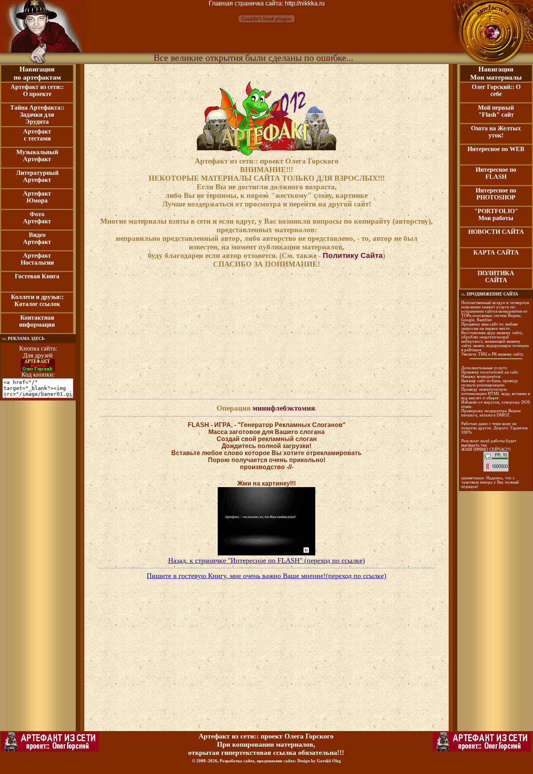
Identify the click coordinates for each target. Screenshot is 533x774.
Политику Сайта (353, 255)
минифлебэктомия (283, 408)
